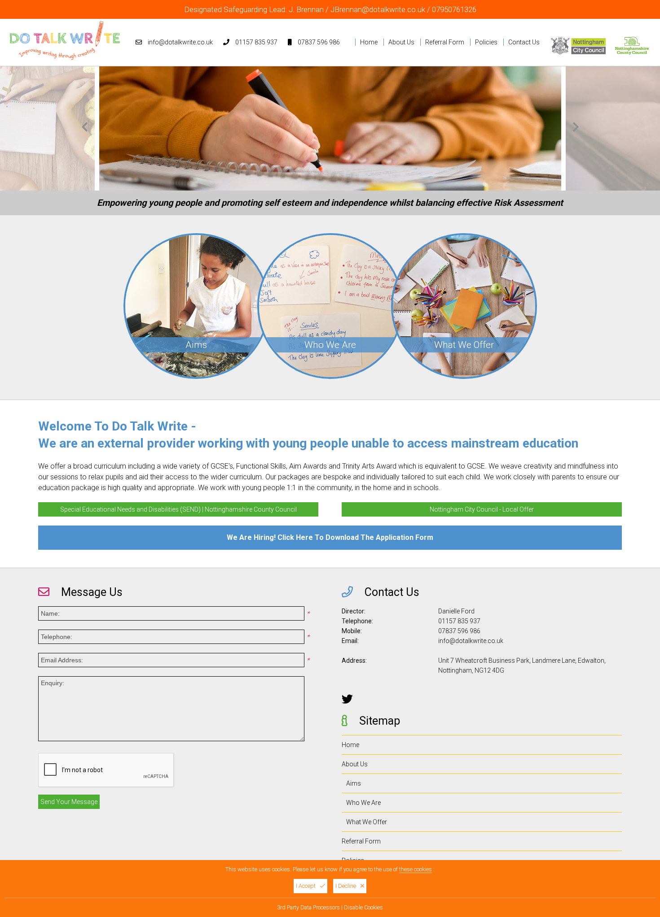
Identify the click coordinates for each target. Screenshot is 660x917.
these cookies (415, 869)
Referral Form (444, 42)
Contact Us (524, 42)
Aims (353, 783)
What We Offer (366, 822)
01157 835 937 (256, 42)
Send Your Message (68, 801)
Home (369, 42)
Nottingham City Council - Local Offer (482, 509)
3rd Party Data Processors (308, 907)
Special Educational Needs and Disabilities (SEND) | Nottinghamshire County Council (178, 509)
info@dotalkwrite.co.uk (180, 42)
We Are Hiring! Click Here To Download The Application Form (330, 537)
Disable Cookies (363, 907)
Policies (486, 42)
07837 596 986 (319, 42)
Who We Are (363, 802)
